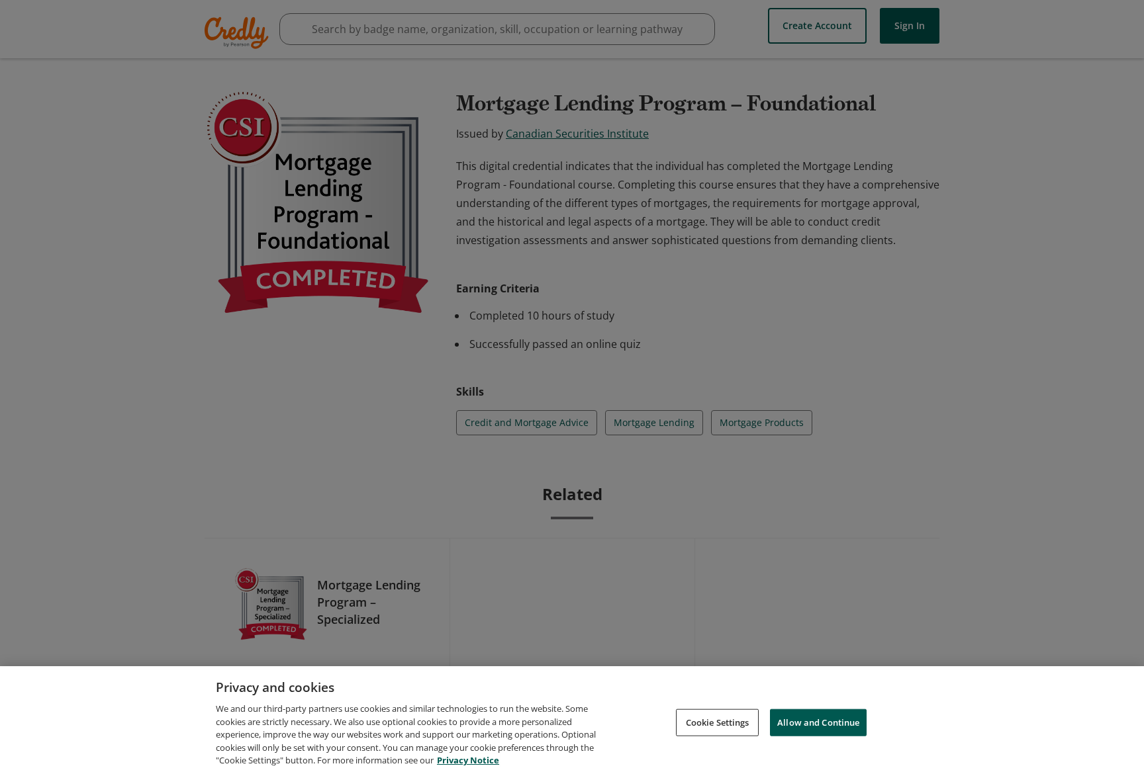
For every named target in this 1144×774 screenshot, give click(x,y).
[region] (572, 720)
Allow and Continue (818, 722)
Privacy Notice (468, 760)
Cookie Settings (717, 722)
